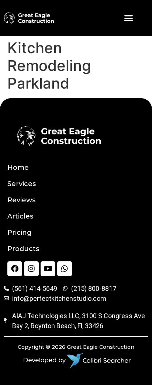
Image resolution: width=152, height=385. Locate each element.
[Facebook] (14, 268)
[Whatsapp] (64, 268)
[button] (129, 18)
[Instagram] (31, 268)
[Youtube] (48, 268)
